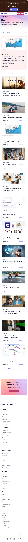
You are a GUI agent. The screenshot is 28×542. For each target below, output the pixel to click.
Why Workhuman (6, 450)
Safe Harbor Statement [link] (6, 521)
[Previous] (12, 73)
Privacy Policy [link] (4, 513)
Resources (5, 491)
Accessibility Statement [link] (6, 525)
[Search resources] (25, 32)
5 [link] (15, 369)
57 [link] (18, 369)
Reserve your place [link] (14, 9)
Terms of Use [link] (4, 517)
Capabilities (5, 427)
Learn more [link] (4, 66)
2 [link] (10, 369)
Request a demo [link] (20, 13)
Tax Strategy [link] (4, 519)
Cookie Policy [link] (4, 515)
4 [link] (13, 369)
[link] (4, 13)
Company (4, 471)
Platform (4, 409)
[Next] (16, 73)
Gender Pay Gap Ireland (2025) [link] (7, 527)
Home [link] (2, 16)
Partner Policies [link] (4, 523)
